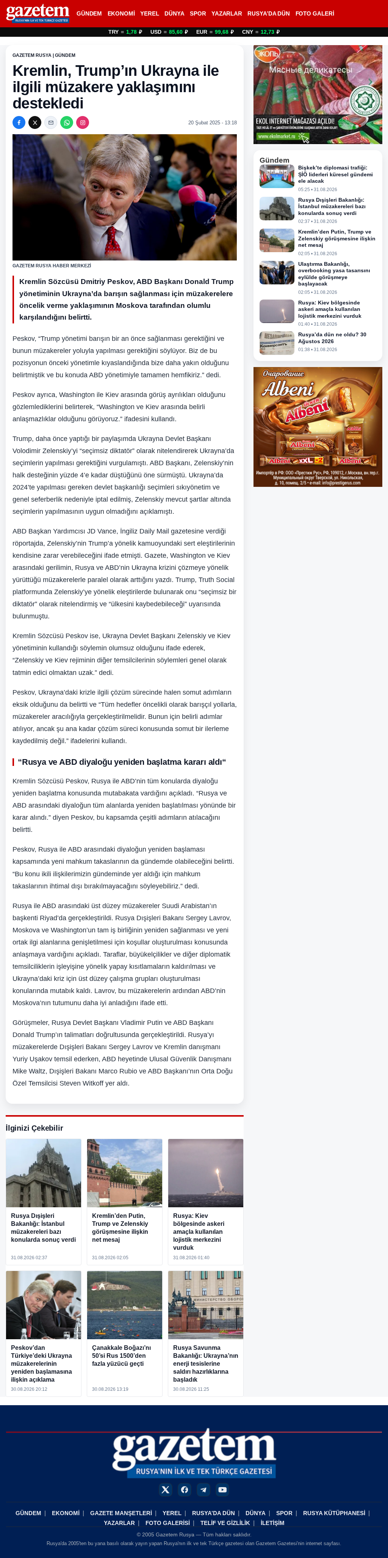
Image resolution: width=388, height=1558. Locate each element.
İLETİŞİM (273, 1523)
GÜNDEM (89, 14)
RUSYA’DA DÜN (268, 14)
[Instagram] (82, 122)
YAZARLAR (226, 14)
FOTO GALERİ (315, 14)
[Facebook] (19, 122)
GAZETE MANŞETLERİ (121, 1513)
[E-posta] (50, 122)
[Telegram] (203, 1490)
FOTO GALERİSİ (168, 1523)
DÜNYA (174, 14)
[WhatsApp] (66, 122)
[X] (34, 122)
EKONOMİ (121, 14)
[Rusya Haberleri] (38, 14)
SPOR (198, 14)
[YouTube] (222, 1490)
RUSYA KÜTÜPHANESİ (334, 1513)
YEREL (149, 14)
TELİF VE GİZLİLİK (225, 1523)
